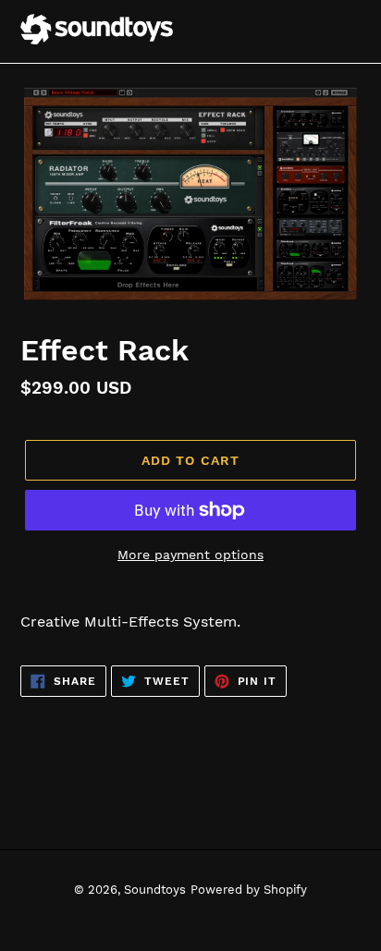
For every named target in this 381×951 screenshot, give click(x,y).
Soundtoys (155, 889)
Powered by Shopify (248, 889)
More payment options (190, 554)
